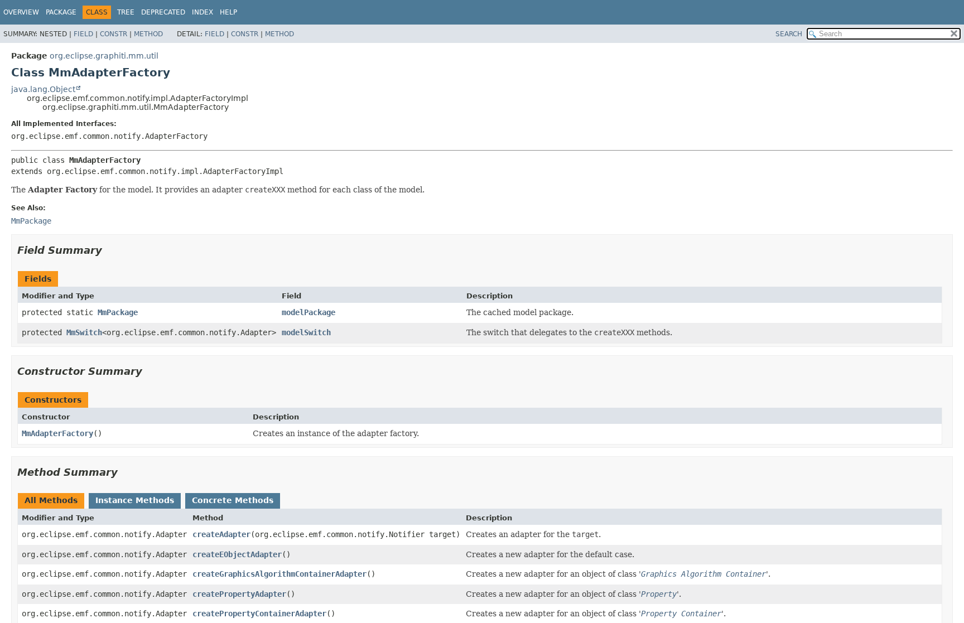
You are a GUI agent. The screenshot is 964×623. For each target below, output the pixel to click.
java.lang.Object (43, 89)
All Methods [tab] (51, 500)
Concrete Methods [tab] (232, 500)
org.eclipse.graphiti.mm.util (104, 55)
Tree (125, 12)
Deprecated (163, 12)
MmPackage (118, 312)
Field (83, 34)
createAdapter (221, 534)
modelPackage (308, 312)
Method (148, 34)
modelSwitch (306, 332)
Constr (113, 34)
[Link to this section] (109, 250)
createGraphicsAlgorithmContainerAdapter (279, 573)
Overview (21, 12)
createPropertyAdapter (239, 594)
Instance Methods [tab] (134, 500)
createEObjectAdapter (237, 554)
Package (61, 12)
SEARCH (788, 34)
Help (228, 12)
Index (202, 12)
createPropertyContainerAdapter (259, 613)
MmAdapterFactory (57, 433)
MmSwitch (84, 332)
